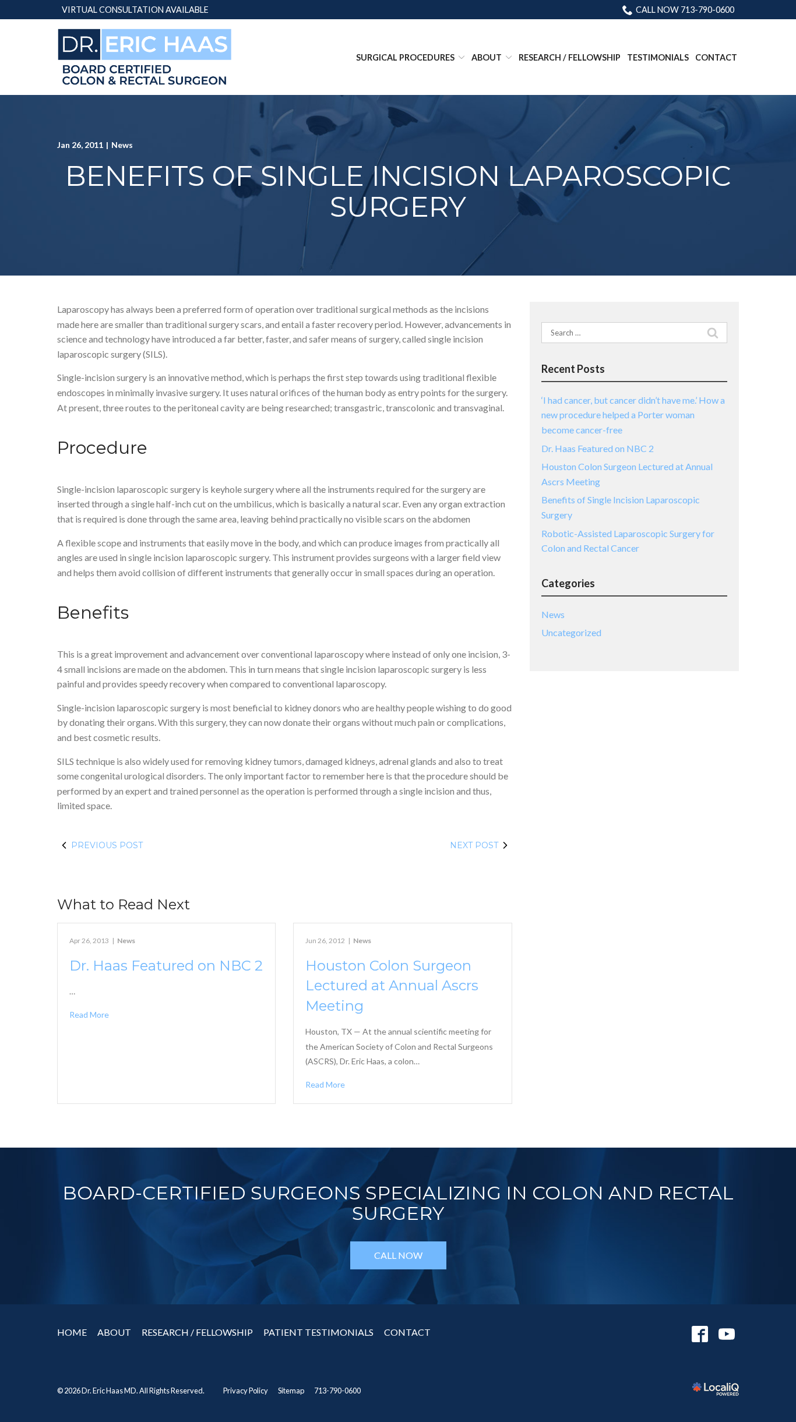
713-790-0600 (337, 1390)
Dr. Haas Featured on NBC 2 (166, 965)
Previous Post (107, 845)
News (122, 145)
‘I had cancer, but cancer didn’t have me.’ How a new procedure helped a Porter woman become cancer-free (633, 414)
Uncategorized (571, 632)
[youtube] (726, 1334)
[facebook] (699, 1334)
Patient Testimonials (318, 1332)
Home (72, 1332)
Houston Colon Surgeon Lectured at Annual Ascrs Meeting (391, 985)
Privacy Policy (245, 1390)
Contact (716, 57)
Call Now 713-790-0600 (685, 10)
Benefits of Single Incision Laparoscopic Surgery (398, 192)
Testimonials (658, 57)
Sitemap (291, 1390)
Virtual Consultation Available (135, 10)
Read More (89, 1014)
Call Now (398, 1255)
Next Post (474, 845)
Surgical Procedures (405, 57)
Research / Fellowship (570, 57)
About (486, 57)
